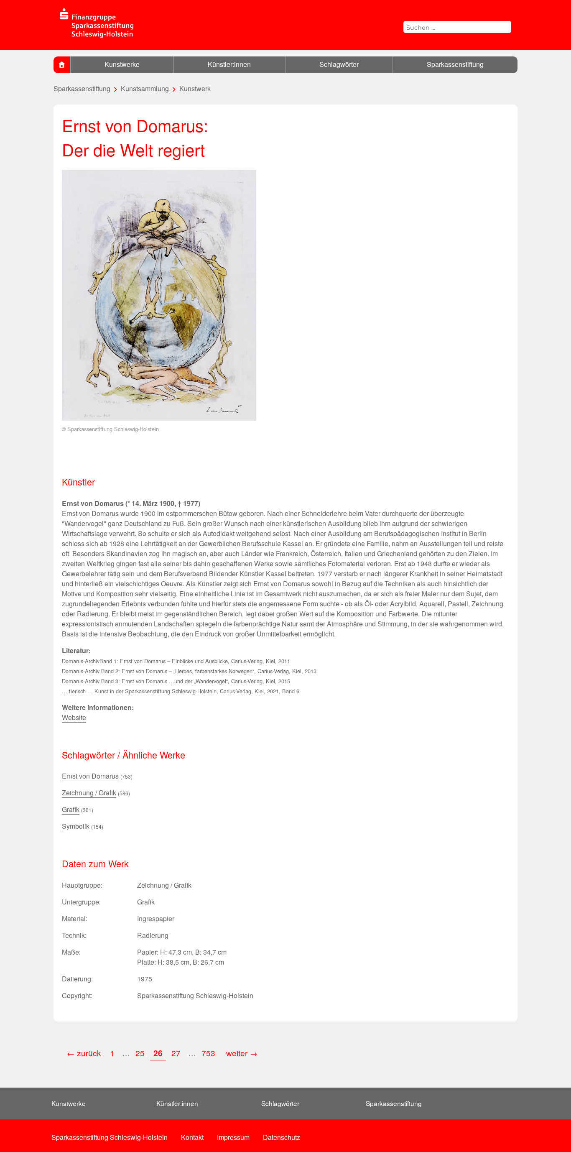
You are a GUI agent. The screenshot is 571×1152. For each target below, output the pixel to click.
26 (158, 1053)
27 (176, 1052)
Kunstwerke (122, 64)
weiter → (241, 1052)
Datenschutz (281, 1137)
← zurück (84, 1052)
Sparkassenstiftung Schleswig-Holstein (109, 1137)
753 (209, 1052)
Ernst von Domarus (90, 776)
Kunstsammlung (145, 88)
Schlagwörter (339, 64)
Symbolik (75, 826)
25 (140, 1052)
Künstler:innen (229, 64)
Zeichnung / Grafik (89, 792)
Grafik (70, 809)
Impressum (233, 1137)
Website (74, 717)
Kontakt (192, 1137)
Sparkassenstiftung (455, 64)
